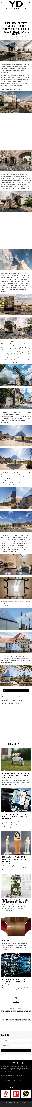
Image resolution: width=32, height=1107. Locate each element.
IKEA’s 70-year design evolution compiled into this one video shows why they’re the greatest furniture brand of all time (16, 1010)
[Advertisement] (16, 16)
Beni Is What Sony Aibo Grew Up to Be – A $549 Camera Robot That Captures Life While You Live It (15, 775)
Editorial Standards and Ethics (8, 1075)
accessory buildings (6, 66)
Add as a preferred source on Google (17, 690)
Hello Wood (16, 89)
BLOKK (9, 89)
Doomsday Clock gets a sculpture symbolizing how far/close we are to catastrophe (14, 859)
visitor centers (16, 64)
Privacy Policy (19, 1075)
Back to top (15, 1104)
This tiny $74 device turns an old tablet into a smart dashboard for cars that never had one (15, 816)
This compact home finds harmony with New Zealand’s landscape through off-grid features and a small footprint (16, 1019)
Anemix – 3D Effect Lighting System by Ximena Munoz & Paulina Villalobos (14, 980)
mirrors (16, 1001)
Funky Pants (6, 941)
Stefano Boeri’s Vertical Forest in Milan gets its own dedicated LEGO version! (15, 901)
